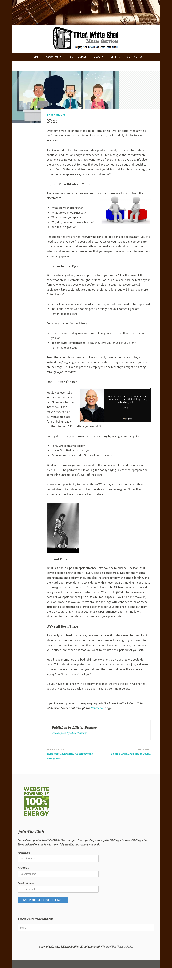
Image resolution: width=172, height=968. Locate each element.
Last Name (24, 868)
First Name (24, 852)
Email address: (26, 883)
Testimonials (77, 56)
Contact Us (135, 56)
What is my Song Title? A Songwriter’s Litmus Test (70, 754)
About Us (52, 56)
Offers (115, 56)
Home (35, 56)
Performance (56, 115)
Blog (97, 56)
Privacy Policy (125, 946)
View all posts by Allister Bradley (69, 733)
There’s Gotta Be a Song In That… (131, 751)
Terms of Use (109, 946)
